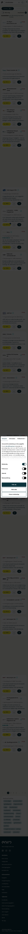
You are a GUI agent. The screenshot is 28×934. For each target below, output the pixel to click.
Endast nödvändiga (14, 494)
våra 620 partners (10, 446)
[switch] (24, 469)
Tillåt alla (14, 484)
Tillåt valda (14, 489)
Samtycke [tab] (4, 438)
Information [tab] (12, 438)
